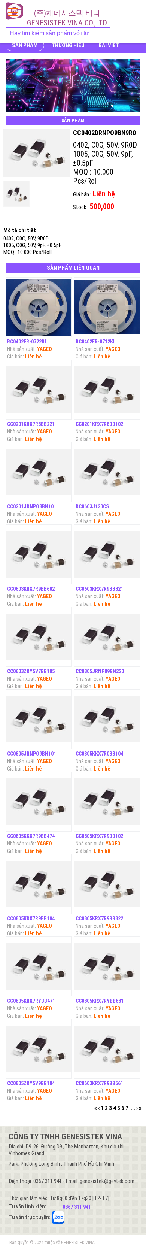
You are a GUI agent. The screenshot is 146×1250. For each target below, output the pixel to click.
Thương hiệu (68, 45)
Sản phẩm (25, 45)
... (133, 1108)
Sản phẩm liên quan (73, 267)
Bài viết (108, 45)
